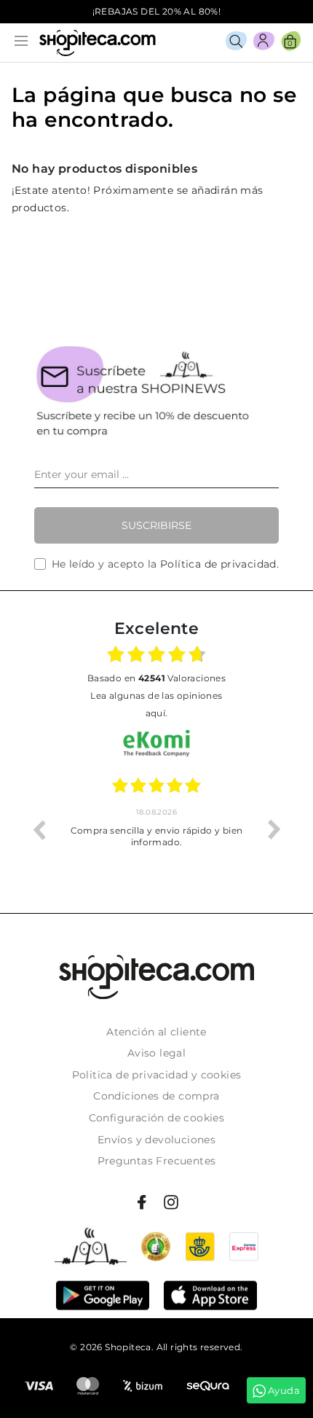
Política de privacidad (218, 564)
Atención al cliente (156, 1031)
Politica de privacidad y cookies (157, 1074)
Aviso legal (156, 1052)
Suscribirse (156, 525)
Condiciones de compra (156, 1095)
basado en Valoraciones (156, 678)
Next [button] (274, 829)
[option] (156, 829)
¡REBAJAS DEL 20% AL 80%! (156, 11)
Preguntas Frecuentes (157, 1160)
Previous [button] (38, 829)
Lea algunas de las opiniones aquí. (156, 704)
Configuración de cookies (157, 1117)
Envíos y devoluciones (156, 1139)
